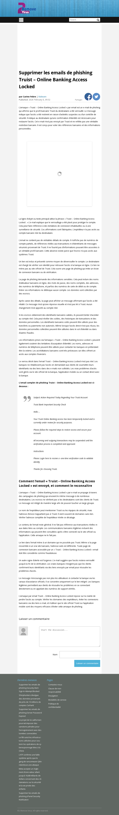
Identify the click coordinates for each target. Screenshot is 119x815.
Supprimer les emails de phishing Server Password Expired (30, 712)
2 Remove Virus (26, 8)
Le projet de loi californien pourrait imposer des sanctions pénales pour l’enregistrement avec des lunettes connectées (30, 727)
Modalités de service (57, 700)
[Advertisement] (59, 44)
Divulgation (53, 696)
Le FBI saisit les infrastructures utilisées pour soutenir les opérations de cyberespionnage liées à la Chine (30, 744)
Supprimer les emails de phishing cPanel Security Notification (29, 796)
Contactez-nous (55, 684)
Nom (55, 654)
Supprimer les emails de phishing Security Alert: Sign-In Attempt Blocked (29, 688)
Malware (42, 96)
